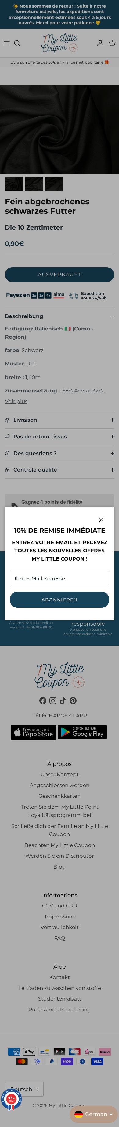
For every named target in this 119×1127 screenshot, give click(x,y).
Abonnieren (59, 600)
